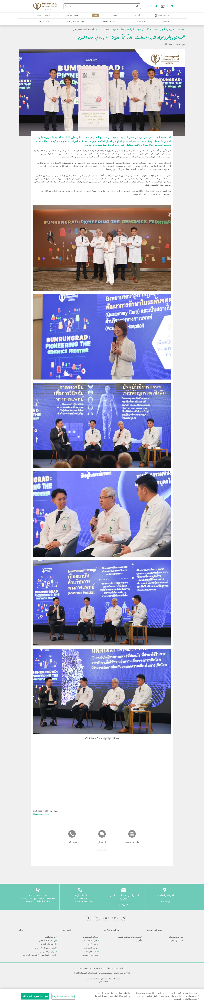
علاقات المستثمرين (90, 937)
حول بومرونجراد (176, 937)
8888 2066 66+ (163, 15)
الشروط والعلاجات (108, 21)
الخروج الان (123, 905)
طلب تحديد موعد (139, 21)
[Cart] (162, 6)
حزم (95, 15)
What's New (104, 29)
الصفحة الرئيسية (87, 29)
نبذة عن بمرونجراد (43, 15)
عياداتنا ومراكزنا (176, 940)
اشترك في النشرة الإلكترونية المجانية (39, 955)
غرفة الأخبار (93, 944)
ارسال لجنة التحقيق (47, 940)
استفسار (165, 21)
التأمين (115, 15)
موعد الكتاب (50, 937)
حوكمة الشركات (91, 948)
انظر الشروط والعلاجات (45, 948)
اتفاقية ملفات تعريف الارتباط (89, 968)
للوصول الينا (165, 901)
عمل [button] (21, 930)
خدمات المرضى (72, 15)
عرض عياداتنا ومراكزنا (46, 951)
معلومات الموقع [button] (155, 930)
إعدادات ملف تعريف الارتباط (63, 996)
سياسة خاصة (120, 968)
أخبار (139, 940)
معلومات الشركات (90, 940)
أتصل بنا (137, 15)
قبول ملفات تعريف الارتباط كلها (35, 996)
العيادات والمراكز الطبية (75, 21)
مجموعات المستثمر (89, 955)
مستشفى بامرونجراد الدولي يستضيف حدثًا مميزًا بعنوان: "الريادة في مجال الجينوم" (149, 29)
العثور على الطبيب (48, 944)
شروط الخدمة (108, 968)
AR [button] (172, 6)
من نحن (76, 29)
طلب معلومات (91, 951)
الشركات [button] (66, 930)
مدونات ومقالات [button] (112, 930)
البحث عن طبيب (43, 21)
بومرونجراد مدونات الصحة (129, 937)
